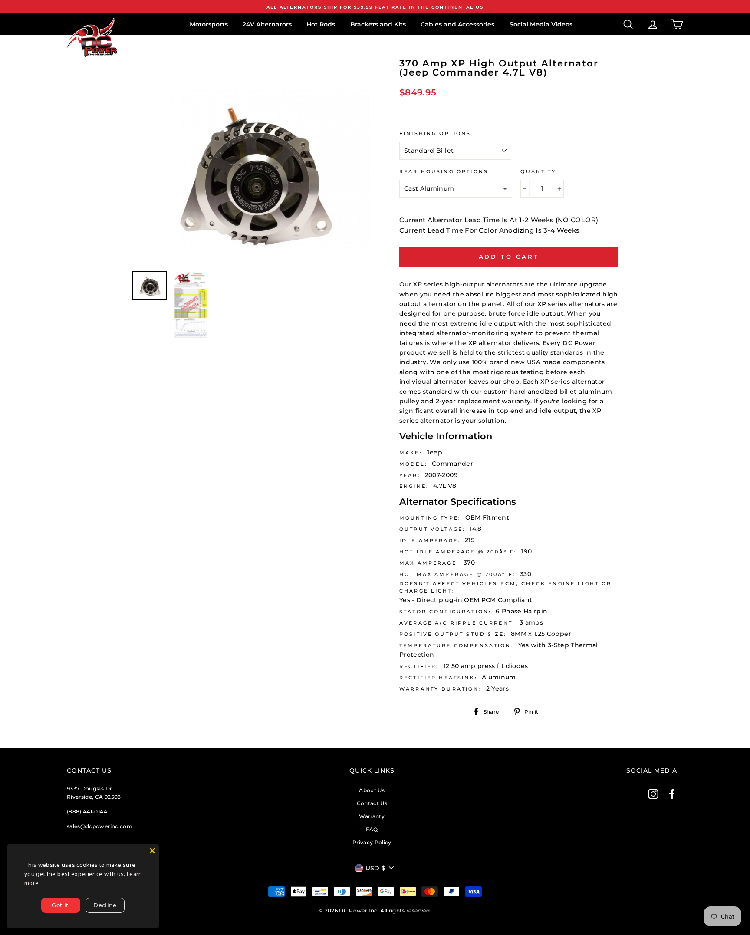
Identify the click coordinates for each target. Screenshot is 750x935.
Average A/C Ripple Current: (457, 623)
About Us (372, 790)
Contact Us (372, 803)
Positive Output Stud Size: (453, 634)
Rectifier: (419, 666)
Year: (410, 475)
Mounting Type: (430, 518)
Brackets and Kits (378, 24)
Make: (410, 453)
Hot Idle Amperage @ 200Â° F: (458, 552)
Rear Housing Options (443, 171)
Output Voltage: (432, 529)
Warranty (372, 816)
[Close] (152, 850)
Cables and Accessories (457, 24)
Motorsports (209, 24)
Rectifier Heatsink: (438, 678)
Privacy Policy (371, 842)
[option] (375, 7)
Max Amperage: (429, 563)
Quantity (538, 171)
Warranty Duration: (440, 689)
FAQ (372, 829)
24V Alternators (267, 24)
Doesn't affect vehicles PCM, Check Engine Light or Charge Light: (505, 587)
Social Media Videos (541, 24)
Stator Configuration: (445, 612)
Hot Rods (320, 24)
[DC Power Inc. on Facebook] (672, 794)
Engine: (414, 486)
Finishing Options (435, 133)
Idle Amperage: (430, 540)
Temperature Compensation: (456, 646)
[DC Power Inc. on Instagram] (653, 794)
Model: (413, 464)
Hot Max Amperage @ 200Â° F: (457, 574)
